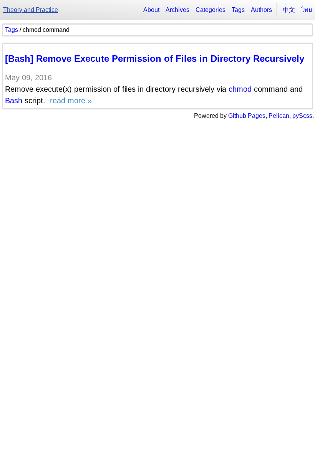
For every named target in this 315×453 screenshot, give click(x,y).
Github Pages (246, 115)
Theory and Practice (30, 10)
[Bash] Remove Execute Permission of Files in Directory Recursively (154, 58)
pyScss (302, 115)
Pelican (279, 115)
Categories (210, 10)
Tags (238, 10)
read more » (70, 100)
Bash (13, 100)
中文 (289, 10)
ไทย (306, 10)
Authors (261, 10)
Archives (177, 10)
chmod (240, 89)
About (151, 10)
